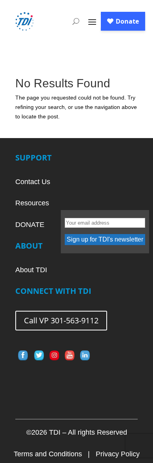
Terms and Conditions (48, 454)
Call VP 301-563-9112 (61, 320)
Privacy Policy (118, 454)
